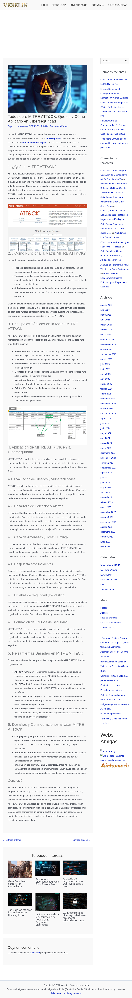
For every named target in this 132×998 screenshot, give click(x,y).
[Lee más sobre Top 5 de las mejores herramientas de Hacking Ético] (20, 899)
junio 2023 (105, 482)
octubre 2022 (106, 517)
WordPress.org (107, 627)
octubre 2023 (106, 463)
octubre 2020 (106, 537)
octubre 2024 (106, 408)
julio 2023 (105, 477)
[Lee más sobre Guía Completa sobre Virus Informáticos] (20, 869)
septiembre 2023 (108, 468)
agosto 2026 (106, 305)
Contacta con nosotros (111, 685)
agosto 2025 (106, 359)
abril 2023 (105, 492)
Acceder (104, 613)
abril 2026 (105, 320)
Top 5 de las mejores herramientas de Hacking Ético (20, 912)
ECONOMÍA (98, 5)
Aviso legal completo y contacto (66, 993)
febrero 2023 (106, 502)
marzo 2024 (106, 443)
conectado (35, 952)
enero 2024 (105, 448)
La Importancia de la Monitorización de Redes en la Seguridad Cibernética (47, 919)
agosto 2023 (106, 472)
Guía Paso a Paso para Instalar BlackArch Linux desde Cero (112, 201)
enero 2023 (105, 507)
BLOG (103, 671)
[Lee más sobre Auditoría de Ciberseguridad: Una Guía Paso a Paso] (47, 868)
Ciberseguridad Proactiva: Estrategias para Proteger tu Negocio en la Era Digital (114, 215)
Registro (104, 608)
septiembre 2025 (108, 354)
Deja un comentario (17, 126)
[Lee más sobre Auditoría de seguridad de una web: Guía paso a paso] (75, 867)
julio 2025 (105, 364)
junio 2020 (105, 542)
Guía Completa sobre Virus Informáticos (17, 884)
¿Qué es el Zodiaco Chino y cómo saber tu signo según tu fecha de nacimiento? (114, 642)
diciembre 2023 (107, 453)
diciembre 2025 (107, 339)
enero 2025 (105, 394)
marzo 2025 (106, 384)
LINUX (44, 5)
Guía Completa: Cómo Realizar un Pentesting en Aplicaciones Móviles (112, 255)
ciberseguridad (53, 138)
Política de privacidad (110, 713)
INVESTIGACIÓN (79, 5)
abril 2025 (105, 379)
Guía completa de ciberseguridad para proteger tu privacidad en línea (74, 916)
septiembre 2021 (108, 522)
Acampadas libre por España (114, 652)
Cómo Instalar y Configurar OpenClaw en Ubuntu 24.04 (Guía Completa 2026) (113, 175)
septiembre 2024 (108, 413)
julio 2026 (105, 310)
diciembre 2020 (107, 532)
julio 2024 (105, 423)
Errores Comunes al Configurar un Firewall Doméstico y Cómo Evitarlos (114, 93)
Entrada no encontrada (111, 690)
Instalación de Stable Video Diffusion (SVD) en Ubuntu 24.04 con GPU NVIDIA (113, 188)
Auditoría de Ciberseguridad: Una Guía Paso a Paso (47, 882)
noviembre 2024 (108, 403)
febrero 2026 (106, 329)
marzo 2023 (106, 497)
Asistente (104, 656)
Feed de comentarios (110, 622)
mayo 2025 (105, 374)
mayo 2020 (105, 546)
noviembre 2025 (108, 344)
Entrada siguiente (82, 840)
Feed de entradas (108, 618)
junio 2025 (105, 369)
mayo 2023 (105, 487)
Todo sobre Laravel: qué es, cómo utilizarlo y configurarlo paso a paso (114, 143)
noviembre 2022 (108, 512)
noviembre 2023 (108, 458)
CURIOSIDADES (108, 570)
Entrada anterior (12, 840)
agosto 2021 (106, 527)
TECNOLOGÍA (59, 5)
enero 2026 (105, 334)
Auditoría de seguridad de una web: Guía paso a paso (73, 882)
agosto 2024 (106, 418)
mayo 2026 (105, 315)
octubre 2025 (106, 349)
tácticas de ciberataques (33, 142)
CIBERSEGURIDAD (117, 5)
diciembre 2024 (107, 398)
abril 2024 (105, 438)
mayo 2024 (105, 433)
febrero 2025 (106, 389)
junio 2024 (105, 428)
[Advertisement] (66, 30)
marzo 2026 (106, 325)
